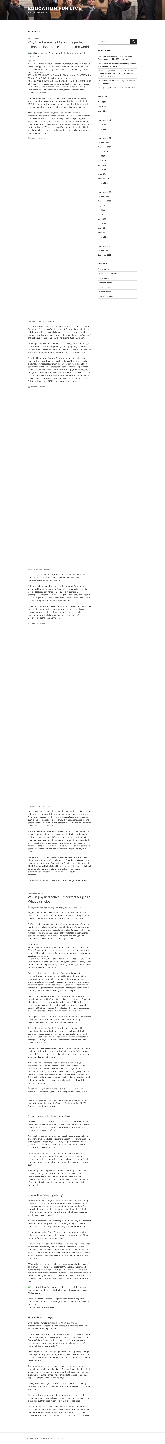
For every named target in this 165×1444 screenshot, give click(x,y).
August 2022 (103, 205)
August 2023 (103, 151)
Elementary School (105, 283)
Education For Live (55, 8)
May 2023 (102, 165)
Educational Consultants (107, 274)
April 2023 (102, 169)
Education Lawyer (105, 269)
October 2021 (103, 250)
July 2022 (101, 210)
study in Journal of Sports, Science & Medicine (59, 1369)
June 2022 (102, 214)
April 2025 (102, 107)
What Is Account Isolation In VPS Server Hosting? (117, 88)
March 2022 (102, 228)
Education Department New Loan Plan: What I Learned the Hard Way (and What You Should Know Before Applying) (115, 73)
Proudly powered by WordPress (52, 1438)
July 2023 (101, 156)
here (34, 875)
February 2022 (103, 232)
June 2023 (102, 160)
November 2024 (104, 120)
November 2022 (104, 192)
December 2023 (104, 133)
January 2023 (103, 183)
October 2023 (103, 143)
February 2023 (103, 179)
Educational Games (105, 278)
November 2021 (104, 246)
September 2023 (104, 147)
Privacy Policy (32, 1438)
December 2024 (104, 115)
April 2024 (102, 124)
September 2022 (104, 201)
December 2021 (104, 241)
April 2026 (102, 102)
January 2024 (103, 129)
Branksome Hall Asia (37, 90)
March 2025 (103, 111)
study (30, 1209)
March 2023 (103, 174)
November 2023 (104, 138)
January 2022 (103, 237)
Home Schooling (104, 287)
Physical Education (105, 296)
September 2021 (104, 255)
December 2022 (104, 188)
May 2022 (102, 219)
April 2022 (102, 224)
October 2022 (103, 196)
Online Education (104, 292)
